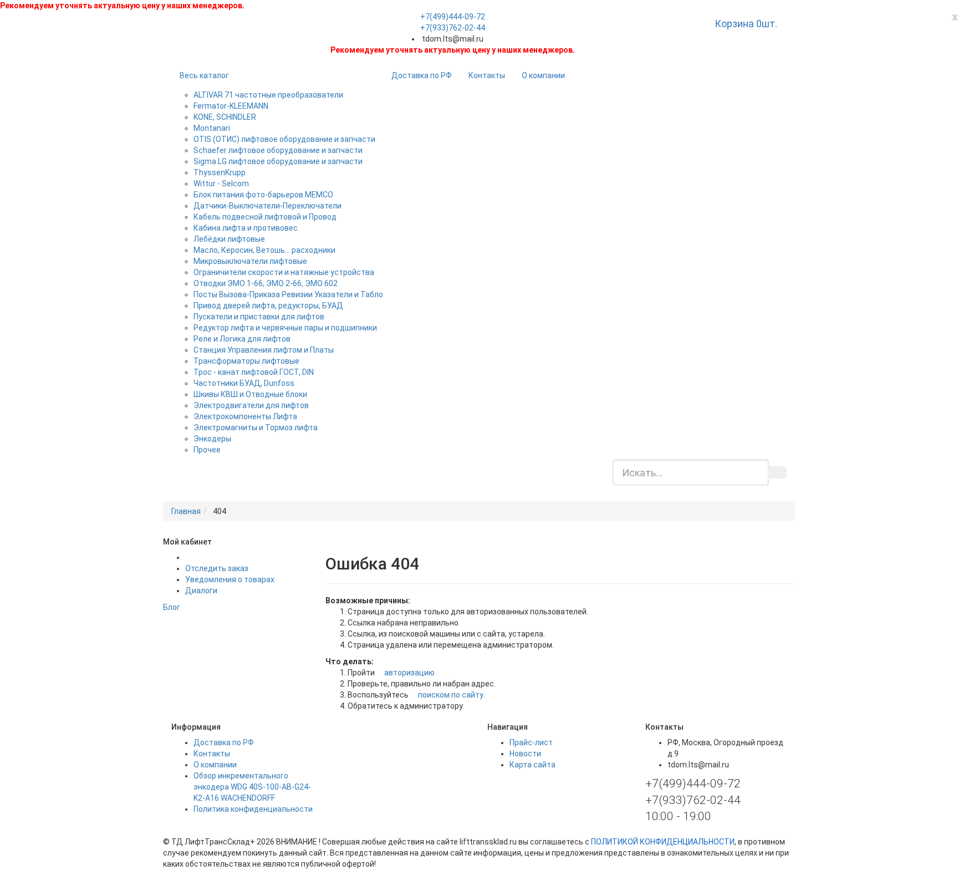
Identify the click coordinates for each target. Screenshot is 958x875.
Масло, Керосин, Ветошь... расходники (264, 250)
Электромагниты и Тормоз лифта (255, 427)
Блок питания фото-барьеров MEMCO (263, 194)
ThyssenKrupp (219, 172)
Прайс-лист (531, 742)
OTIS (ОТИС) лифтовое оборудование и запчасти (284, 139)
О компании (543, 75)
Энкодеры (212, 438)
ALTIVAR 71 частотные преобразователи (268, 94)
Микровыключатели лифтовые (250, 261)
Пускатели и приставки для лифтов (258, 316)
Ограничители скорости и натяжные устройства (283, 272)
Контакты (486, 75)
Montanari (211, 128)
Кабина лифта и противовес (245, 227)
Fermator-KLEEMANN (230, 105)
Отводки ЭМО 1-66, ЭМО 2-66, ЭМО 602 (265, 283)
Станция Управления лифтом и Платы (263, 349)
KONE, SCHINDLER (224, 117)
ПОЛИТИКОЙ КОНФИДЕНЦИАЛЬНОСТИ (663, 841)
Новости (525, 753)
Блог (171, 607)
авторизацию (409, 672)
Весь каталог (204, 75)
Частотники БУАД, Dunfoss (243, 383)
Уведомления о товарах (229, 579)
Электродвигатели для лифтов (251, 405)
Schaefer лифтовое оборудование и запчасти (278, 150)
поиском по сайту (449, 694)
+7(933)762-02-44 (452, 27)
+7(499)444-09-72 (452, 16)
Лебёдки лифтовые (229, 239)
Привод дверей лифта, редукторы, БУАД (268, 305)
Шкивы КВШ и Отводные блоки (250, 394)
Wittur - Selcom (221, 183)
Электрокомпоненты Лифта (245, 416)
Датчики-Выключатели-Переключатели (267, 205)
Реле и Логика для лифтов (242, 338)
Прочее (207, 449)
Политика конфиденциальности (253, 809)
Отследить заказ (216, 568)
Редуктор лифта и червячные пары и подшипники (285, 327)
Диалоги (201, 590)
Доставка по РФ (421, 75)
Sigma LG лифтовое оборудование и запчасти (278, 161)
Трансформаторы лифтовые (246, 361)
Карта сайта (532, 764)
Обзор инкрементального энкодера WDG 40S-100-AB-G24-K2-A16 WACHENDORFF (252, 786)
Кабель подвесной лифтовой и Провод (265, 216)
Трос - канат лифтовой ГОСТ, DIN (253, 372)
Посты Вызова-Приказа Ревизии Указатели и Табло (288, 294)
